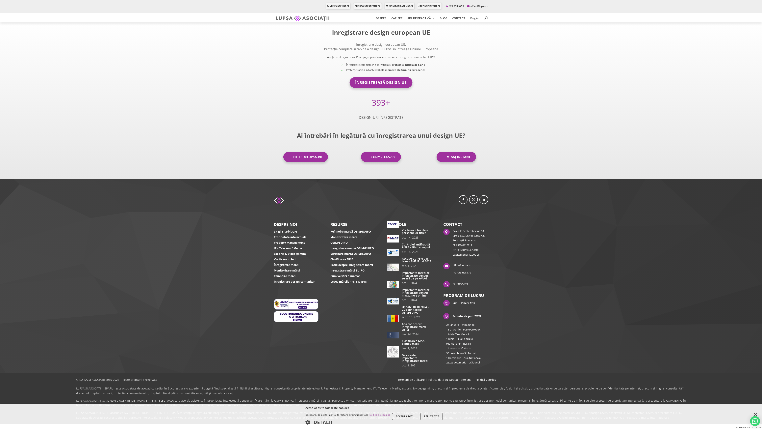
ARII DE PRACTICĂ (419, 18)
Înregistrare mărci (286, 265)
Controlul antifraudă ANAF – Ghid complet (416, 246)
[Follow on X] (473, 199)
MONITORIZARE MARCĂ (401, 6)
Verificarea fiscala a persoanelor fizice (415, 231)
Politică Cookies (485, 380)
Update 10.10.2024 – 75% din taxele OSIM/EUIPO (415, 309)
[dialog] (381, 416)
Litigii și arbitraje (285, 231)
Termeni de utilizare (411, 380)
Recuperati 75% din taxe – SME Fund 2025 (416, 260)
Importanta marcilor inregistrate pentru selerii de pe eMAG (415, 275)
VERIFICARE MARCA (339, 6)
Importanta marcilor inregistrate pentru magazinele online (415, 292)
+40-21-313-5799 (383, 157)
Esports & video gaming (290, 254)
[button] (347, 422)
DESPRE (381, 18)
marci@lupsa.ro (462, 272)
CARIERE (396, 18)
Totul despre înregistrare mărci (351, 265)
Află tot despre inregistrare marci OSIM (414, 326)
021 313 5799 (456, 6)
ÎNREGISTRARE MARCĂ (368, 6)
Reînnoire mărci (284, 276)
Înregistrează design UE (381, 82)
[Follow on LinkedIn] (483, 199)
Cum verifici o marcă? (345, 276)
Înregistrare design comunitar (294, 281)
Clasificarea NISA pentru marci (413, 342)
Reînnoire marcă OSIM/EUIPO (350, 231)
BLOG (443, 18)
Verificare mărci (284, 259)
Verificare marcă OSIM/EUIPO (350, 254)
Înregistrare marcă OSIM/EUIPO (352, 248)
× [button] (755, 414)
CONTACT (458, 18)
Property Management (289, 242)
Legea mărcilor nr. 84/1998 (348, 281)
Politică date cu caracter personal (450, 380)
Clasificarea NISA (342, 259)
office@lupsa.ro (307, 157)
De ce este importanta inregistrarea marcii (415, 358)
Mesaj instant (458, 157)
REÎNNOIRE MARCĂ (430, 6)
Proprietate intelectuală (290, 237)
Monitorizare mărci (287, 270)
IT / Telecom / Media (288, 248)
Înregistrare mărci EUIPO (347, 270)
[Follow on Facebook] (463, 199)
